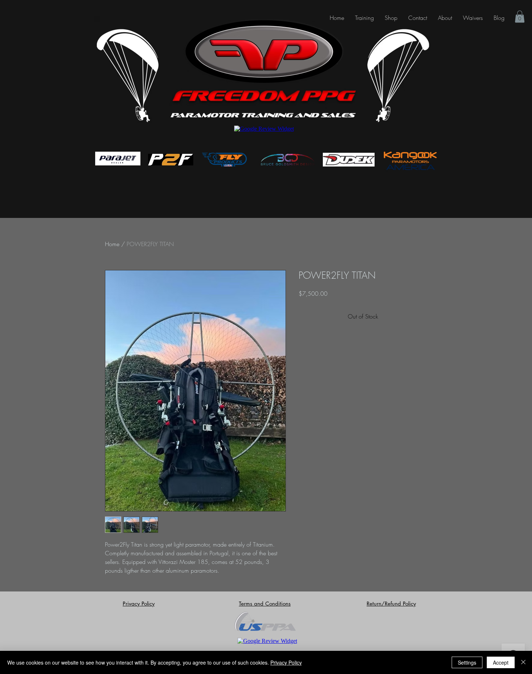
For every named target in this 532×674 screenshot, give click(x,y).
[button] (472, 18)
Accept (500, 662)
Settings (467, 662)
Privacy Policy (286, 662)
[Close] (523, 662)
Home (112, 244)
